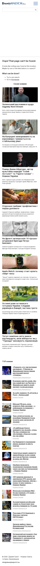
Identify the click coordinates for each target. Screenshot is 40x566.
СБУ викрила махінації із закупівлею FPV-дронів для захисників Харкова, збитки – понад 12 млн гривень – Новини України (25, 481)
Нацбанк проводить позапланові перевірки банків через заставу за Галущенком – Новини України (25, 468)
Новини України (18, 397)
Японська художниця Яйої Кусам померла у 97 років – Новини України (24, 493)
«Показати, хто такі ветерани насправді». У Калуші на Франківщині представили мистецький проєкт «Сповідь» (25, 371)
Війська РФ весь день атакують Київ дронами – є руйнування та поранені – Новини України (24, 407)
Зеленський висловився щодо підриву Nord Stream (18, 105)
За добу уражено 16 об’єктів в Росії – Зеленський (25, 394)
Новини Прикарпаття (20, 424)
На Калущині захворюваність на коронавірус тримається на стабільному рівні (18, 138)
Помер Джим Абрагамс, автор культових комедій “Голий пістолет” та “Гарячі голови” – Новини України (18, 172)
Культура (16, 438)
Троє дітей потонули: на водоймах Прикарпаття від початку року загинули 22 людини (24, 419)
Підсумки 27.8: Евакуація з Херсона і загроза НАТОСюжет (24, 515)
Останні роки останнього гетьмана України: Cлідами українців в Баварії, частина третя (19, 305)
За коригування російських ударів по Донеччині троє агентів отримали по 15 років (25, 504)
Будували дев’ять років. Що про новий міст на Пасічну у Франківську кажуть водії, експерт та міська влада (24, 384)
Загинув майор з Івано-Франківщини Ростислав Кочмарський (23, 526)
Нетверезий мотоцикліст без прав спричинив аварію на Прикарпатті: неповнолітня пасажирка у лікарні (25, 537)
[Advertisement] (20, 35)
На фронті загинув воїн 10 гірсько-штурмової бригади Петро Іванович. (19, 240)
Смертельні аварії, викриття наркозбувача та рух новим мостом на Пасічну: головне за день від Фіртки (24, 456)
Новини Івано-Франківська (22, 377)
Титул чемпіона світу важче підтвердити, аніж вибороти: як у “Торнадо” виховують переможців (20, 338)
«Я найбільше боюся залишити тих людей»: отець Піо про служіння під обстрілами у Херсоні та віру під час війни (25, 432)
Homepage (15, 80)
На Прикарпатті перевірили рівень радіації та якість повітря (24, 444)
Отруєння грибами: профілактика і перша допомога (19, 207)
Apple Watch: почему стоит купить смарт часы (19, 272)
